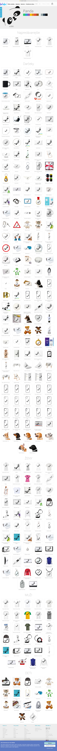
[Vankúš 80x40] (39, 138)
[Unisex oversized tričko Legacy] (50, 462)
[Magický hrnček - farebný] (50, 173)
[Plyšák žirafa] (7, 700)
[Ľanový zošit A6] (17, 349)
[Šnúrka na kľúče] (28, 91)
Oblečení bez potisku (38, 729)
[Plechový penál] (17, 700)
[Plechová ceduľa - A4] (28, 185)
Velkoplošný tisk (37, 728)
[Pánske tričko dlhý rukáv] (17, 622)
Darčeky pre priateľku (27, 739)
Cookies (47, 736)
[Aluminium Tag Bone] (28, 267)
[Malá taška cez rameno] (39, 509)
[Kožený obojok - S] (17, 431)
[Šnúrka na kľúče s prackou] (39, 302)
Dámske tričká (5, 734)
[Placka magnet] (39, 91)
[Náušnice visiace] (28, 544)
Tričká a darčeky (11, 4)
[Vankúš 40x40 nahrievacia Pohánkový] (28, 232)
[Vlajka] (17, 79)
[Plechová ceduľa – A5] (39, 185)
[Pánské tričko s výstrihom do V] (28, 622)
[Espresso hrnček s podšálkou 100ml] (7, 103)
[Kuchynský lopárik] (7, 314)
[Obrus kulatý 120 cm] (50, 361)
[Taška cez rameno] (7, 544)
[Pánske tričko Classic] (7, 599)
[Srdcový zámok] (7, 220)
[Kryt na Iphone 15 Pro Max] (50, 243)
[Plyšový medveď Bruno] (17, 677)
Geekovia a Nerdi (27, 738)
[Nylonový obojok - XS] (28, 314)
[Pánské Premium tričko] (28, 48)
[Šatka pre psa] (28, 173)
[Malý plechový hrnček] (17, 126)
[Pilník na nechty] (7, 556)
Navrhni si (23, 4)
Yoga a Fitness (26, 730)
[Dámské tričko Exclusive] (17, 474)
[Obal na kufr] (50, 349)
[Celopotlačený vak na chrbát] (7, 646)
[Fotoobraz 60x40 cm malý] (7, 161)
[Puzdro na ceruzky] (28, 700)
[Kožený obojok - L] (39, 431)
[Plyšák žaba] (17, 267)
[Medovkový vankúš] (7, 185)
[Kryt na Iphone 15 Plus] (28, 396)
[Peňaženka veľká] (28, 556)
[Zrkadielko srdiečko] (39, 568)
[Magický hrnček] (28, 79)
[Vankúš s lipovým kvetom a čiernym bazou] (50, 220)
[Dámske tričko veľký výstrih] (39, 474)
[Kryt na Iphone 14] (39, 396)
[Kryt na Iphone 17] (50, 372)
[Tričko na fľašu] (50, 314)
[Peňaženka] (39, 544)
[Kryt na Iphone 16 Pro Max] (50, 384)
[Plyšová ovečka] (28, 220)
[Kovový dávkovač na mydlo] (39, 232)
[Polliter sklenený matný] (39, 103)
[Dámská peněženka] (33, 579)
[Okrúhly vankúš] (17, 208)
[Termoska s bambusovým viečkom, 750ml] (50, 232)
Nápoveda (47, 731)
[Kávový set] (17, 161)
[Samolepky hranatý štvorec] (7, 126)
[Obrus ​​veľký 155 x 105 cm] (7, 372)
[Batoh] (50, 497)
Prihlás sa (44, 3)
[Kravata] (50, 646)
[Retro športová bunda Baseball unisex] (50, 556)
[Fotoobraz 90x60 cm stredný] (39, 208)
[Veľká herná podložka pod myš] (39, 349)
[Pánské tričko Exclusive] (39, 599)
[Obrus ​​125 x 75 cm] (17, 361)
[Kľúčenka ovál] (50, 521)
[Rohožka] (17, 232)
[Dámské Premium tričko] (28, 462)
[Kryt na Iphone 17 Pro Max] (7, 384)
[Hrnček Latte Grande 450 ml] (39, 161)
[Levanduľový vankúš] (17, 509)
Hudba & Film (16, 733)
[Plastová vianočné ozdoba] (39, 337)
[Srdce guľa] (7, 255)
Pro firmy (36, 730)
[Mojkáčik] (33, 712)
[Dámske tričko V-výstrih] (28, 474)
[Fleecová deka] (28, 103)
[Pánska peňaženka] (39, 622)
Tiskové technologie (49, 734)
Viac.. (4, 737)
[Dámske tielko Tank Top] (7, 497)
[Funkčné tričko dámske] (28, 521)
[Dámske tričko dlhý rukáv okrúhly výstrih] (28, 568)
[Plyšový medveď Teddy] (50, 700)
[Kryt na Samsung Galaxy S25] (39, 290)
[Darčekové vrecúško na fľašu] (7, 349)
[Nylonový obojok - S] (23, 443)
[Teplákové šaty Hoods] (23, 579)
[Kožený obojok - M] (28, 431)
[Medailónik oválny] (50, 509)
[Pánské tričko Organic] (28, 599)
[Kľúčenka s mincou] (7, 173)
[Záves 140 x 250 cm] (28, 372)
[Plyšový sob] (23, 712)
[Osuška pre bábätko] (39, 677)
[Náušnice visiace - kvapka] (17, 568)
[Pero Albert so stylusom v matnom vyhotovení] (39, 419)
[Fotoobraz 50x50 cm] (28, 349)
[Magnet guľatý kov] (17, 138)
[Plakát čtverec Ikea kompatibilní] (7, 302)
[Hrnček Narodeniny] (28, 255)
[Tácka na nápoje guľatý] (17, 302)
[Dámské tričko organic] (39, 462)
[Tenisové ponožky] (7, 622)
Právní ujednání (11, 26)
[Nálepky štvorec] (50, 91)
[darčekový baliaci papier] (50, 161)
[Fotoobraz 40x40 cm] (50, 138)
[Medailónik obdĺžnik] (39, 521)
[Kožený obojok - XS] (7, 431)
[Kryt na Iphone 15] (7, 396)
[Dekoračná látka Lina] (50, 255)
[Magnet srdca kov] (7, 232)
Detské (15, 732)
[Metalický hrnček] (7, 290)
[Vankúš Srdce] (50, 103)
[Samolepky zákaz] (7, 243)
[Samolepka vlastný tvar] (50, 79)
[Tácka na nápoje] (17, 314)
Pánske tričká (5, 729)
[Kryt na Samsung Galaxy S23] (7, 419)
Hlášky (15, 730)
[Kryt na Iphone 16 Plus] (28, 384)
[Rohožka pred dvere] (17, 91)
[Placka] (39, 79)
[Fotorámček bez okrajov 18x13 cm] (7, 267)
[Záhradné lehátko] (17, 372)
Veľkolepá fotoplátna (27, 733)
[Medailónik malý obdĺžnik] (50, 568)
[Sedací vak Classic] (28, 361)
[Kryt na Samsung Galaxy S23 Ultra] (28, 419)
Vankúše (4, 733)
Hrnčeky (4, 728)
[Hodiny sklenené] (28, 126)
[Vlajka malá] (50, 126)
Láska (14, 728)
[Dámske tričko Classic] (7, 462)
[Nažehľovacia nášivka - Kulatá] (7, 138)
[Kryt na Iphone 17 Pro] (28, 290)
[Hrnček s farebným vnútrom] (7, 91)
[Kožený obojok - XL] (50, 431)
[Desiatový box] (28, 243)
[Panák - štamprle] (28, 337)
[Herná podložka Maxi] (17, 185)
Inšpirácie (18, 4)
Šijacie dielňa (5, 730)
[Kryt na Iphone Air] (17, 384)
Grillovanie (26, 729)
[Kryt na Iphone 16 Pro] (39, 384)
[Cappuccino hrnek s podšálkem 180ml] (39, 173)
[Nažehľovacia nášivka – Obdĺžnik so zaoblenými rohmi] (28, 302)
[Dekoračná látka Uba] (7, 568)
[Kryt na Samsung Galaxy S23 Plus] (17, 419)
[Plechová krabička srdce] (39, 314)
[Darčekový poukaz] (50, 337)
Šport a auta (15, 729)
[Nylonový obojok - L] (33, 443)
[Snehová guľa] (39, 243)
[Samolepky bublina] (17, 337)
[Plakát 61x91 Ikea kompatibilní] (39, 126)
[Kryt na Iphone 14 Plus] (50, 396)
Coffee (25, 734)
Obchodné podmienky (49, 735)
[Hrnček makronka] (50, 185)
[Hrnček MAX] (17, 173)
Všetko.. (15, 737)
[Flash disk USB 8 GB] (28, 208)
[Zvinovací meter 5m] (39, 634)
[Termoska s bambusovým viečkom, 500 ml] (7, 361)
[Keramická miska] (7, 337)
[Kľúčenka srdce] (28, 161)
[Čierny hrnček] (7, 79)
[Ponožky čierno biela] (7, 509)
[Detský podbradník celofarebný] (39, 700)
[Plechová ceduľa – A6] (39, 267)
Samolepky (4, 732)
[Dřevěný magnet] (50, 419)
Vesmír (25, 737)
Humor (15, 734)
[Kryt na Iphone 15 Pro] (17, 396)
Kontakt (48, 3)
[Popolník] (39, 255)
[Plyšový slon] (39, 220)
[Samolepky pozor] (17, 220)
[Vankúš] (17, 462)
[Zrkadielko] (39, 556)
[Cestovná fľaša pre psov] (50, 267)
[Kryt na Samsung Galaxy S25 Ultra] (50, 290)
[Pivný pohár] (50, 208)
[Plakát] (28, 138)
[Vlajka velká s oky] (17, 497)
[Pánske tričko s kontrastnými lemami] (50, 622)
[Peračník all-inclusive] (7, 677)
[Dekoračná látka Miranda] (17, 243)
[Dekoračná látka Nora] (7, 208)
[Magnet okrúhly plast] (50, 302)
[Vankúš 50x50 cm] (17, 103)
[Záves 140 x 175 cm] (39, 372)
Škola (25, 728)
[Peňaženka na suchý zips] (50, 544)
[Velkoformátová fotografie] (17, 290)
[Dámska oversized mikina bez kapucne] (28, 509)
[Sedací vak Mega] (39, 361)
